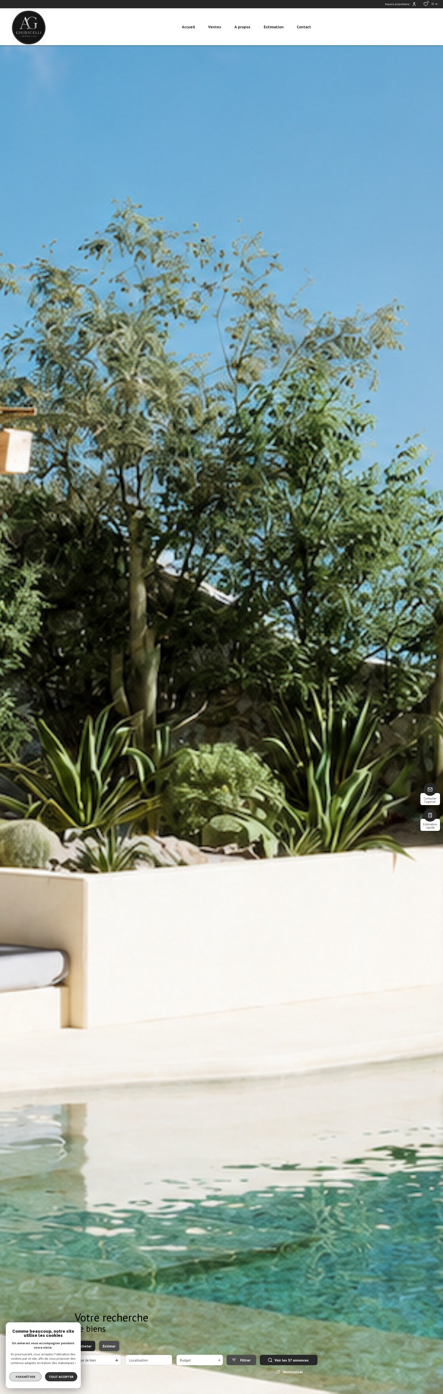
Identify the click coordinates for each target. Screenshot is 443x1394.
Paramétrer (25, 1377)
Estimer (109, 1346)
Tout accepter (61, 1377)
